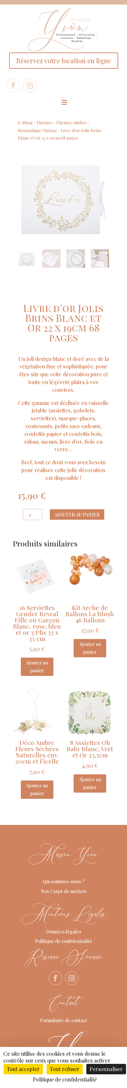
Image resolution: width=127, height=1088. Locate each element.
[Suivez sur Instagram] (29, 85)
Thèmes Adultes (71, 122)
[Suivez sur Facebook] (13, 85)
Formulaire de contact (63, 1020)
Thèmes (44, 122)
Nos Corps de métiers (64, 891)
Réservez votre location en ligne (63, 60)
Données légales (63, 932)
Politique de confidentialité (63, 941)
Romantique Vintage (37, 130)
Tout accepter (23, 1069)
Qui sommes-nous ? (64, 881)
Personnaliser (106, 1069)
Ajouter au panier (77, 515)
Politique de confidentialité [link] (65, 1079)
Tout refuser (64, 1069)
